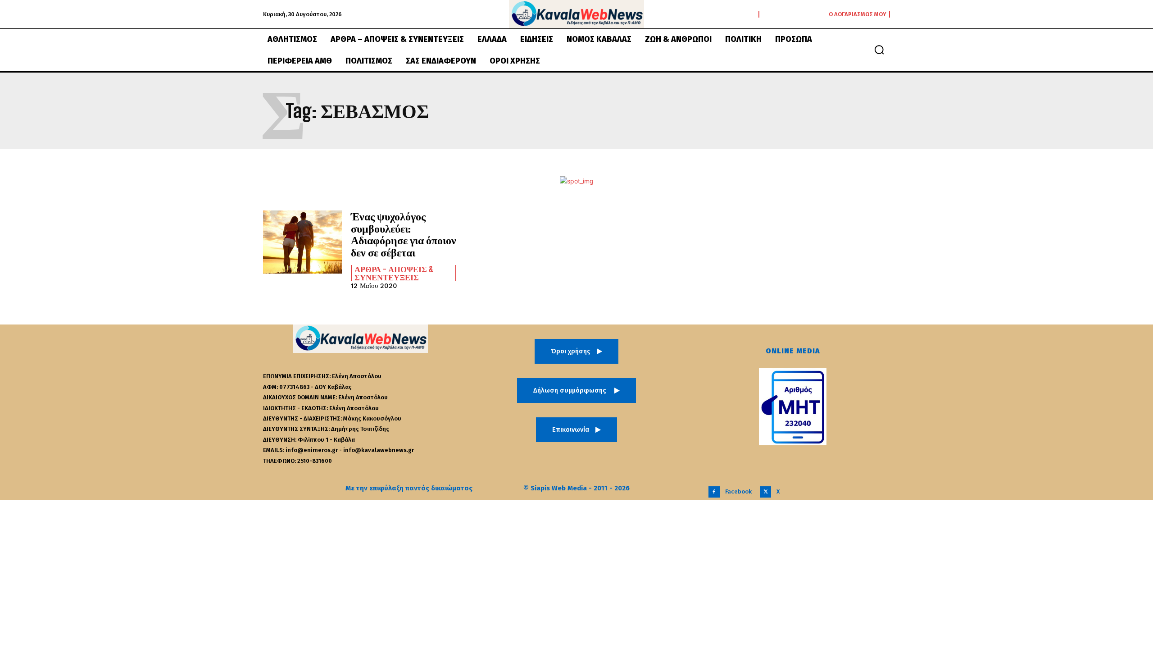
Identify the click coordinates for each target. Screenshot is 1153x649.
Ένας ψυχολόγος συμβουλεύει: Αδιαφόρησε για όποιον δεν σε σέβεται (403, 234)
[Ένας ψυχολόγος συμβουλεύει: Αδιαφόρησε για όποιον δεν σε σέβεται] (302, 242)
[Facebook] (714, 492)
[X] (765, 492)
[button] (879, 49)
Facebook (738, 491)
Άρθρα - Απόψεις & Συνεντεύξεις (394, 273)
